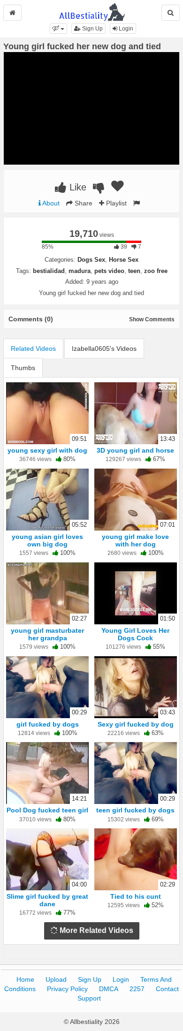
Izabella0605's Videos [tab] (104, 348)
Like (76, 187)
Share (82, 203)
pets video (109, 270)
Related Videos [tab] (33, 348)
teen (134, 270)
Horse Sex (123, 259)
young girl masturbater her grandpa (47, 634)
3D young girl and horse (135, 450)
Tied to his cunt (135, 896)
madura (80, 270)
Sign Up (92, 28)
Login (125, 28)
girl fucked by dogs (47, 724)
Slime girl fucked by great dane (47, 900)
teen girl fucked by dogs (135, 810)
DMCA (108, 989)
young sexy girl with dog (47, 450)
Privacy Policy (67, 989)
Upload (56, 979)
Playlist (115, 203)
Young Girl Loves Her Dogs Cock (135, 634)
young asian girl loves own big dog (47, 540)
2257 (137, 989)
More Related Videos (95, 930)
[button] (58, 28)
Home (25, 979)
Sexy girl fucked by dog (136, 724)
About (50, 203)
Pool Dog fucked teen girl (47, 810)
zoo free (156, 270)
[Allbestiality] (91, 11)
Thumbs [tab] (23, 367)
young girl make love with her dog (135, 540)
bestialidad (49, 270)
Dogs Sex (91, 259)
